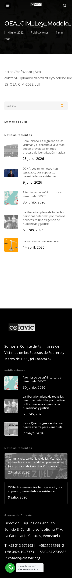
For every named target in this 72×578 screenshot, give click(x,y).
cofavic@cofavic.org (24, 558)
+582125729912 (51, 545)
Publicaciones (40, 32)
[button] (7, 5)
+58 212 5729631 (21, 545)
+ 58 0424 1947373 (19, 551)
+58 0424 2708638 (52, 551)
